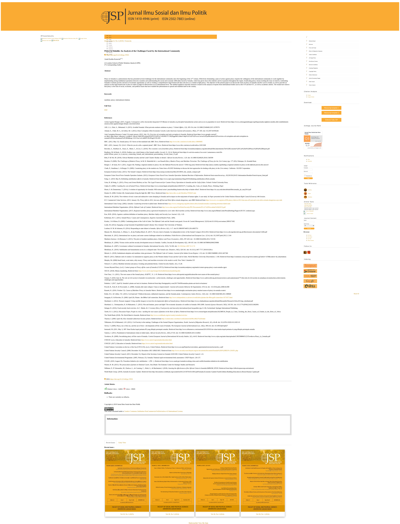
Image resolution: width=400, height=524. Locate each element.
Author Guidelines (313, 54)
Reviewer (311, 44)
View (309, 159)
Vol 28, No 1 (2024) (262, 514)
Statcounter (193, 523)
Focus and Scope (312, 47)
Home (110, 35)
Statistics (111, 48)
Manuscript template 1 (331, 108)
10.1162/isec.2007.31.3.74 (186, 246)
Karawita (128, 41)
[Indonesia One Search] (46, 40)
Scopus (309, 95)
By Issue (309, 235)
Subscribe (310, 161)
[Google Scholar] (83, 38)
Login (110, 39)
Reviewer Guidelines (313, 64)
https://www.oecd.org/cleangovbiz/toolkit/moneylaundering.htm (159, 271)
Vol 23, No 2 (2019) (117, 41)
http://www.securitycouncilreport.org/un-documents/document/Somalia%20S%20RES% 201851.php (205, 350)
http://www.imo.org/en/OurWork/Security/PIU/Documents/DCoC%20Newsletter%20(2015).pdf (194, 207)
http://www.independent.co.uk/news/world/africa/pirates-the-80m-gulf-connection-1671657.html (200, 297)
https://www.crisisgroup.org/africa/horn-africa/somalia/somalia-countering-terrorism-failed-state (199, 204)
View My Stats (203, 523)
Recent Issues (110, 442)
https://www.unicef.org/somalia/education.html (156, 340)
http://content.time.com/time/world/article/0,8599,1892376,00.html (183, 319)
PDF (106, 110)
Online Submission (313, 74)
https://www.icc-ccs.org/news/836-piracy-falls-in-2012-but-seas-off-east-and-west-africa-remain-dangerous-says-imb (244, 200)
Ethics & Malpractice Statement (315, 51)
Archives (111, 47)
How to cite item (307, 206)
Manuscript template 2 (331, 113)
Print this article (307, 203)
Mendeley (309, 197)
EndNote (310, 189)
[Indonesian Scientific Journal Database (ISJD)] (51, 38)
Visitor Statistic (312, 85)
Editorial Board (312, 41)
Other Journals (311, 240)
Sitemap (110, 52)
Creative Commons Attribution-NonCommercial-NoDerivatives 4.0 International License (153, 411)
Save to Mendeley (310, 211)
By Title (309, 238)
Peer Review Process (313, 61)
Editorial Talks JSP (331, 120)
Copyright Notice (312, 71)
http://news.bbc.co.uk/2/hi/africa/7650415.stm (181, 193)
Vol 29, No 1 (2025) (127, 514)
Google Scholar (311, 96)
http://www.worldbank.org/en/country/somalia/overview (168, 315)
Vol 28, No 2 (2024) (217, 514)
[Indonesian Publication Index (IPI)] (70, 38)
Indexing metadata (308, 205)
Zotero (309, 193)
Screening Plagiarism (313, 68)
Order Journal (312, 81)
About (110, 37)
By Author (310, 237)
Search (110, 43)
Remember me (309, 175)
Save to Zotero (310, 213)
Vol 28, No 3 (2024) (172, 514)
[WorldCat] (55, 40)
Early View (122, 442)
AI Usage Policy (312, 57)
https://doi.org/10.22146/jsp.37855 (117, 55)
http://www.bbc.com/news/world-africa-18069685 (186, 142)
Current (110, 45)
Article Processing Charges (314, 78)
